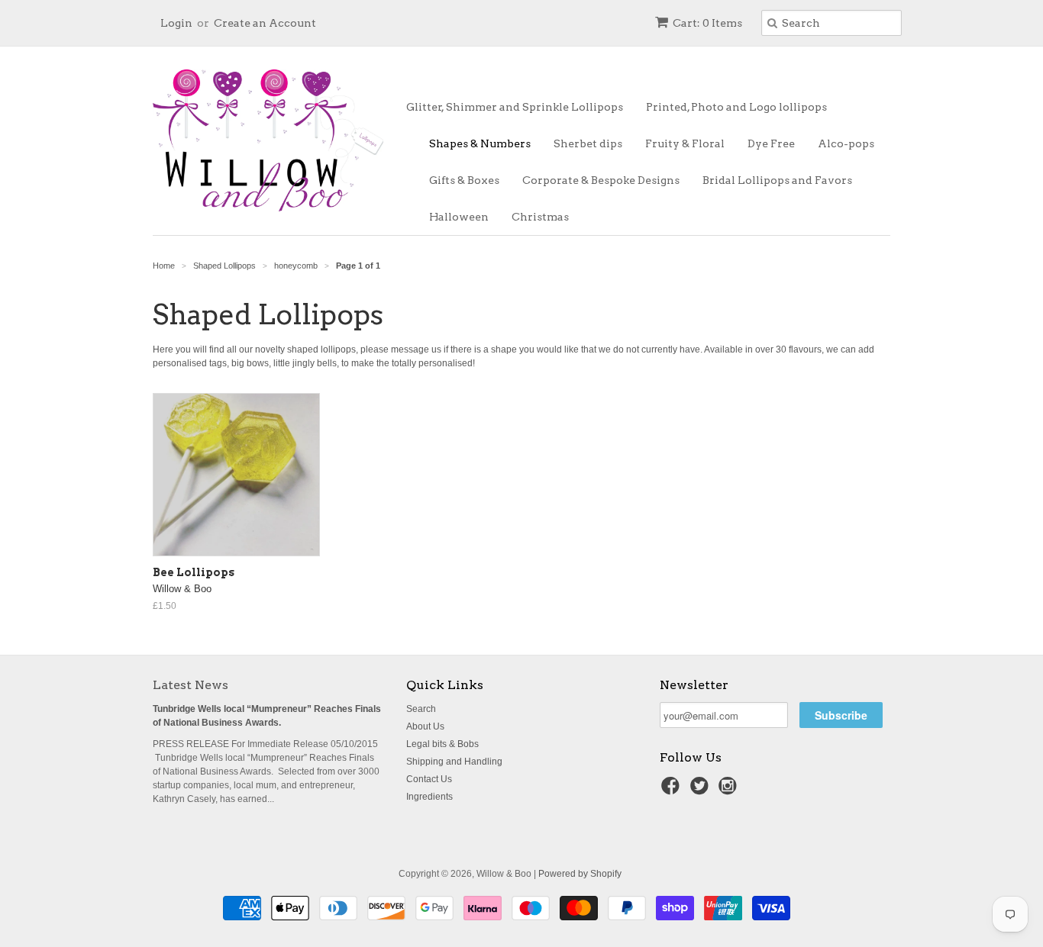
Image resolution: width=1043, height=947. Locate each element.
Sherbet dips (588, 143)
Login (176, 23)
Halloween (459, 217)
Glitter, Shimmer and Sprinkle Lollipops (514, 107)
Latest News (190, 685)
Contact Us (429, 779)
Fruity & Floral (685, 143)
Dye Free (771, 143)
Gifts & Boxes (464, 180)
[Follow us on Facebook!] (672, 790)
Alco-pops (846, 143)
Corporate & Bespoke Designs (601, 180)
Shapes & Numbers (480, 143)
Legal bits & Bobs (442, 744)
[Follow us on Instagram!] (729, 790)
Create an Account (265, 23)
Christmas (540, 217)
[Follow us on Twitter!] (701, 790)
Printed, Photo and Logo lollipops (736, 107)
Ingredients (429, 796)
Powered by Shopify (580, 873)
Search (421, 709)
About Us (425, 726)
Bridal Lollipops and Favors (777, 180)
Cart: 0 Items (707, 23)
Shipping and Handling (454, 761)
